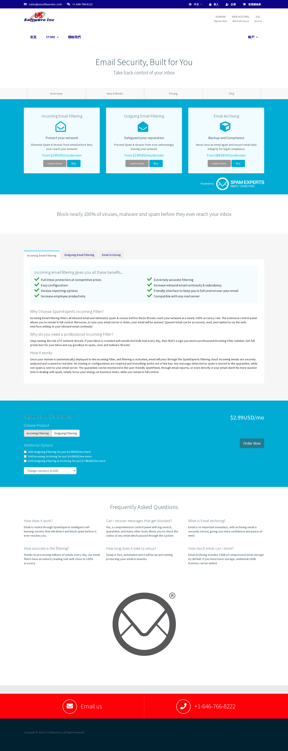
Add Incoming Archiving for (60, 456)
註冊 (233, 4)
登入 (216, 4)
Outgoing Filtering (65, 433)
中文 (196, 4)
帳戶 (252, 37)
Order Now (252, 443)
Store (51, 37)
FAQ (231, 93)
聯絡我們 (74, 37)
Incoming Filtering (38, 433)
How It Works (115, 93)
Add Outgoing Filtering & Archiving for (67, 461)
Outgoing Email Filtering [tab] (79, 255)
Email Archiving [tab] (111, 255)
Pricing (173, 93)
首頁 (33, 37)
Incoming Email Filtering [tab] (42, 255)
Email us (91, 706)
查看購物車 (254, 4)
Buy (73, 163)
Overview (56, 93)
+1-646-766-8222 (82, 4)
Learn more (55, 163)
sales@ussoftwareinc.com (45, 4)
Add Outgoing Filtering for (59, 452)
